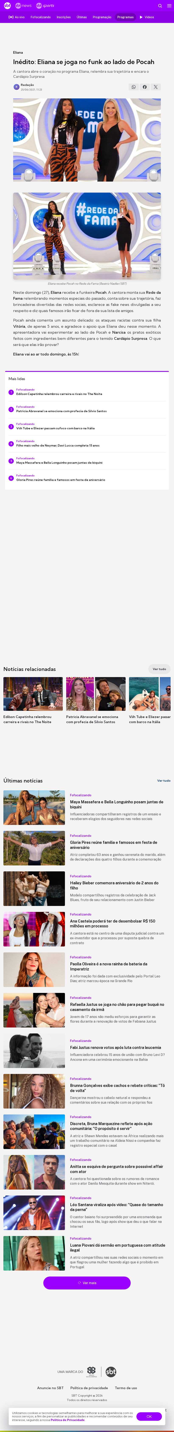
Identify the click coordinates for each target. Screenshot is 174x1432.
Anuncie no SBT (50, 1388)
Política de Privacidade (68, 1420)
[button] (33, 704)
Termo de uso (126, 1388)
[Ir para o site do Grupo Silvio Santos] (79, 1372)
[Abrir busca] (160, 5)
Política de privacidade (89, 1388)
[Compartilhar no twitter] (156, 87)
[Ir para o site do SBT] (111, 1372)
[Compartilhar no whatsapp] (134, 87)
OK (149, 1416)
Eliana (18, 52)
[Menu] (169, 5)
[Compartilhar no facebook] (145, 87)
